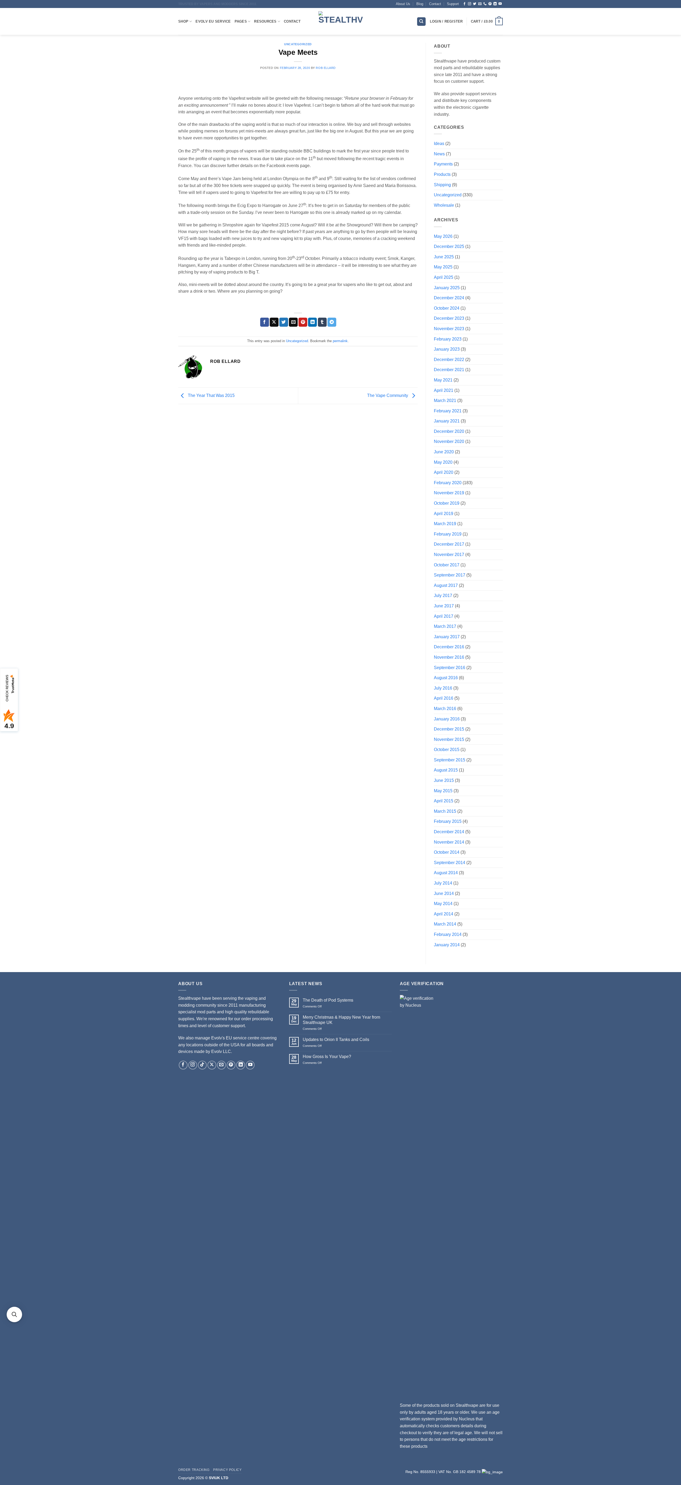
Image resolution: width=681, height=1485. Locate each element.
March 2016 (445, 708)
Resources (265, 21)
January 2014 (447, 945)
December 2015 (449, 729)
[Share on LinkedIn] (312, 322)
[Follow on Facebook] (464, 4)
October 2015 (446, 749)
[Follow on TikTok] (202, 1065)
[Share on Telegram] (331, 322)
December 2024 (449, 298)
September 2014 (449, 862)
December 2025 (449, 246)
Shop (183, 21)
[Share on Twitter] (283, 322)
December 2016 (449, 647)
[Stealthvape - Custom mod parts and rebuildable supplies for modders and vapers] (340, 21)
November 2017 (449, 554)
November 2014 (449, 842)
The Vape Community (388, 395)
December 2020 (449, 431)
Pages (241, 21)
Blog (419, 4)
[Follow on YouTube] (500, 4)
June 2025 (444, 257)
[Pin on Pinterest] (302, 322)
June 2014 (444, 893)
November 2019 (449, 493)
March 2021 (445, 400)
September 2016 (449, 667)
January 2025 (447, 287)
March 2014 (445, 924)
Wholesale (444, 205)
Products (442, 174)
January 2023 (447, 349)
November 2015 (449, 739)
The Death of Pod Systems (328, 1000)
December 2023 (449, 318)
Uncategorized (298, 44)
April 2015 (443, 801)
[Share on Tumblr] (322, 322)
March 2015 (445, 811)
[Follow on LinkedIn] (495, 4)
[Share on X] (274, 322)
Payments (443, 164)
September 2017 (449, 575)
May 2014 (443, 903)
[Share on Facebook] (264, 322)
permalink (340, 341)
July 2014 (443, 883)
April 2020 (443, 472)
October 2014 (446, 852)
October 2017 (446, 565)
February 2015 (448, 821)
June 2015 (444, 780)
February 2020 (448, 482)
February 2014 (448, 934)
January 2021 (447, 421)
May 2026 (443, 236)
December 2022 (449, 359)
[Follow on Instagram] (469, 4)
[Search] (421, 21)
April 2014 (443, 914)
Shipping (442, 184)
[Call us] (485, 4)
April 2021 (443, 390)
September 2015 (449, 760)
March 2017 (445, 626)
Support (453, 4)
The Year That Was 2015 (211, 395)
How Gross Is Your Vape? (327, 1056)
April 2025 (443, 277)
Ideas (439, 143)
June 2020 (444, 452)
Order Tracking (194, 1470)
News (439, 154)
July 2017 (443, 595)
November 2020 (449, 441)
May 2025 (443, 267)
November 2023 (449, 328)
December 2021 (449, 369)
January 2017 (447, 636)
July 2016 (443, 688)
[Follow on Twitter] (474, 4)
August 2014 (446, 872)
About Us (403, 4)
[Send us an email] (479, 4)
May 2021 (443, 380)
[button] (487, 21)
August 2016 (446, 677)
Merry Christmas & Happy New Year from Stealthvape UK (341, 1019)
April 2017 (443, 616)
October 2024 (446, 308)
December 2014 (449, 831)
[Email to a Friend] (293, 322)
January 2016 (447, 719)
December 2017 (449, 544)
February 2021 (448, 411)
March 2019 (445, 523)
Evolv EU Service (213, 21)
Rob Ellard (326, 67)
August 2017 (446, 585)
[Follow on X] (211, 1065)
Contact (435, 4)
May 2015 (443, 791)
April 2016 (443, 698)
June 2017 (444, 606)
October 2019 (446, 503)
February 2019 (448, 534)
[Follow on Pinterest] (490, 4)
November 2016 (449, 657)
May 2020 (443, 462)
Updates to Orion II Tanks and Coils (336, 1039)
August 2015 (446, 770)
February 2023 (448, 339)
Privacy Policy (227, 1470)
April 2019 (443, 513)
